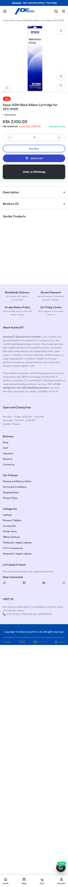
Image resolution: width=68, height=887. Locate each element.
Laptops (7, 514)
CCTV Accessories (13, 548)
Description (11, 192)
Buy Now (34, 148)
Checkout (8, 453)
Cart (5, 447)
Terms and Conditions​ (15, 486)
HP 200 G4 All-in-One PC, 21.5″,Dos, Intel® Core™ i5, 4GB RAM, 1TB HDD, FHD (15, 263)
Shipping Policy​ (11, 492)
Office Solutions (11, 537)
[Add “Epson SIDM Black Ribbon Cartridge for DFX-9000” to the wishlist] (61, 85)
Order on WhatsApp (34, 171)
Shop (12, 20)
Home (5, 20)
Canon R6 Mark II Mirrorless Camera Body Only (49, 262)
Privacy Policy (10, 498)
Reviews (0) (11, 204)
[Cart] (63, 11)
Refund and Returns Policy (17, 481)
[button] (61, 30)
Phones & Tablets (12, 520)
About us (7, 459)
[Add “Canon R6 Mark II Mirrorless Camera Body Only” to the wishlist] (54, 249)
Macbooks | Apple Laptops (17, 542)
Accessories (9, 525)
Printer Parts (10, 531)
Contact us (8, 464)
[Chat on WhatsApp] (61, 867)
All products (10, 114)
